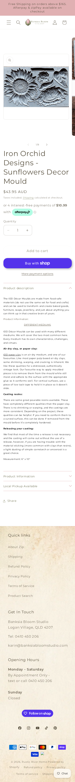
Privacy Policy (19, 576)
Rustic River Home (34, 761)
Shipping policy (52, 773)
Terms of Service (21, 586)
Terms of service (27, 773)
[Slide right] (46, 144)
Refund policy (33, 767)
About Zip (16, 547)
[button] (9, 22)
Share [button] (12, 501)
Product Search (20, 596)
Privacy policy (56, 767)
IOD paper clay (12, 354)
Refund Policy (19, 566)
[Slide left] (28, 144)
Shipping (28, 197)
